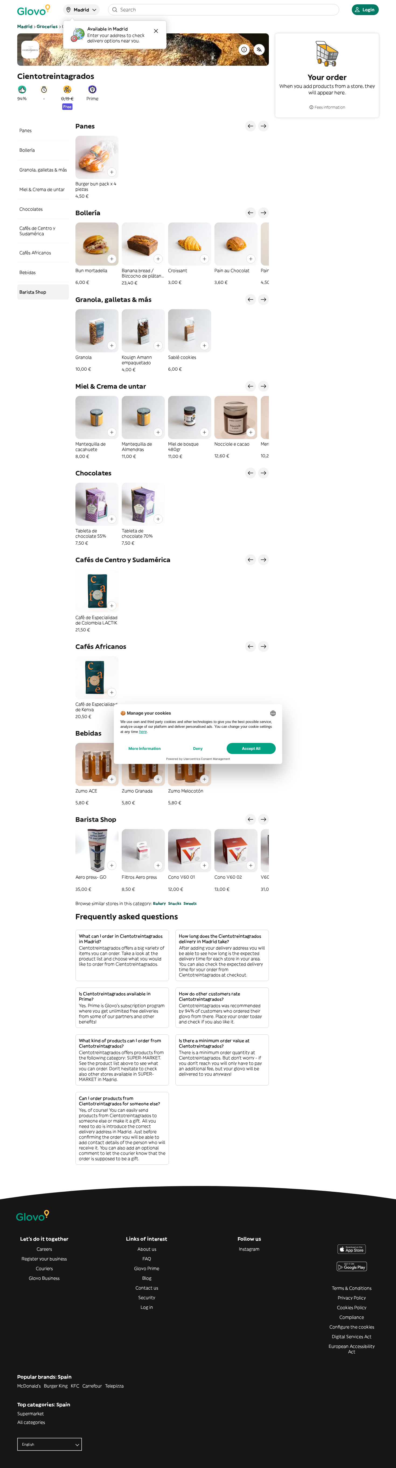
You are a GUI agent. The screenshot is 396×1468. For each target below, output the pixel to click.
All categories (31, 1422)
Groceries (47, 26)
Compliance (351, 1317)
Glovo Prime (146, 1268)
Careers (44, 1249)
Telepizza (114, 1386)
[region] (172, 167)
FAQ (147, 1258)
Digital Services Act (351, 1336)
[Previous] (250, 126)
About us (146, 1249)
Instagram (249, 1249)
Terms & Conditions (351, 1288)
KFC (75, 1386)
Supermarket (30, 1413)
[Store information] (244, 49)
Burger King (56, 1386)
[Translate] (259, 49)
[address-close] (156, 31)
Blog (146, 1278)
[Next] (263, 126)
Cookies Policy (351, 1307)
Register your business (44, 1258)
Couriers (44, 1268)
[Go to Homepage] (33, 9)
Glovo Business (44, 1278)
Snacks (174, 903)
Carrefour (92, 1386)
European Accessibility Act (352, 1349)
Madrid (24, 26)
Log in (147, 1307)
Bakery (159, 903)
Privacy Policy (352, 1297)
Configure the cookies (351, 1327)
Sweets (190, 903)
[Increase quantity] (111, 172)
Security (146, 1297)
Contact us (147, 1287)
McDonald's (29, 1386)
